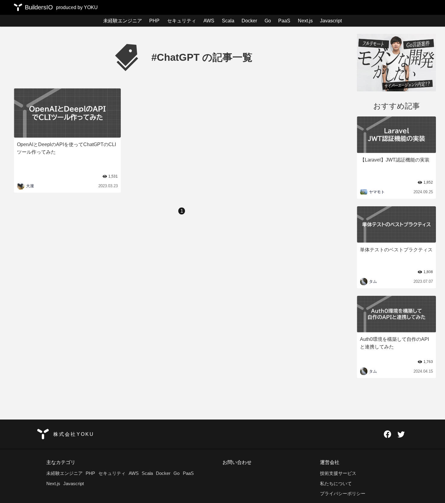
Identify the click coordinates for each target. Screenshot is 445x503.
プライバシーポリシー (342, 493)
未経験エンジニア (122, 20)
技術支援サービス (338, 473)
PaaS (284, 20)
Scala (228, 20)
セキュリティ (181, 20)
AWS (208, 20)
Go (268, 20)
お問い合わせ (237, 462)
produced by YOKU (77, 7)
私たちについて (336, 483)
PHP (154, 20)
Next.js (305, 20)
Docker (249, 20)
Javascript (331, 20)
